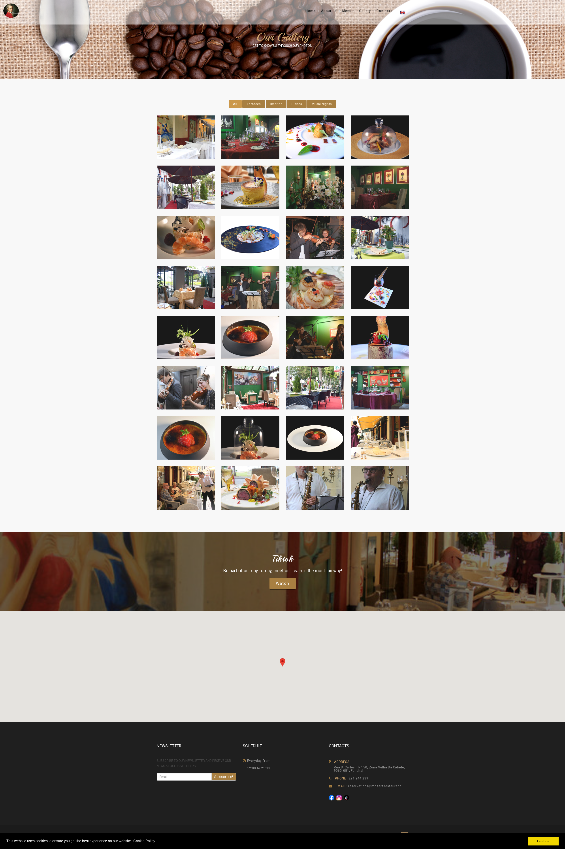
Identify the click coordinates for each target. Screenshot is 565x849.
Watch (282, 583)
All (235, 104)
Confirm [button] (543, 841)
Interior (276, 104)
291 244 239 (358, 778)
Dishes (297, 104)
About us (329, 11)
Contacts (384, 11)
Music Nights (322, 104)
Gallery (365, 11)
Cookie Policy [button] (144, 841)
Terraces (254, 104)
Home (310, 11)
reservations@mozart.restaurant (374, 786)
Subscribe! (223, 777)
